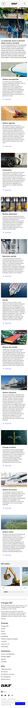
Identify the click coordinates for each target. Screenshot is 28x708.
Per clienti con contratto (7, 674)
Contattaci (4, 661)
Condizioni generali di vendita (7, 702)
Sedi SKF (3, 659)
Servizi (3, 631)
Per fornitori (4, 671)
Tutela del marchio (6, 669)
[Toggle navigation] (3, 3)
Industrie (3, 633)
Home (2, 8)
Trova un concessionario (8, 654)
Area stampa (4, 646)
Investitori (4, 641)
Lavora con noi (5, 644)
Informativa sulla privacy (6, 700)
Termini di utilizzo (11, 699)
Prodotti (3, 628)
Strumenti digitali (5, 656)
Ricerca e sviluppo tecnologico (9, 639)
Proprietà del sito (16, 700)
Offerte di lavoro (5, 679)
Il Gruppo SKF (5, 626)
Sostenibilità (4, 636)
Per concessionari (6, 676)
